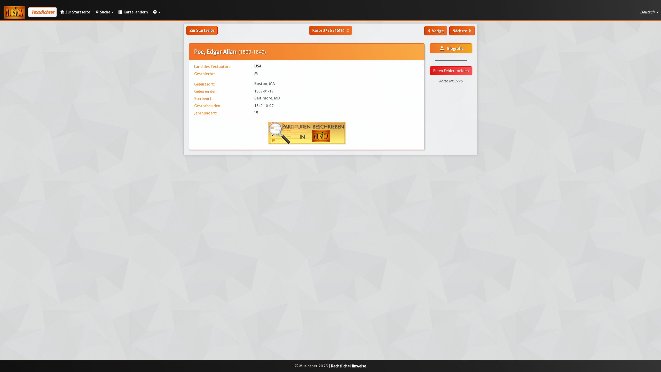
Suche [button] (105, 12)
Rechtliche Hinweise (348, 366)
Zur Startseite (202, 30)
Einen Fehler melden (451, 70)
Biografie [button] (451, 48)
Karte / (331, 30)
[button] (157, 12)
